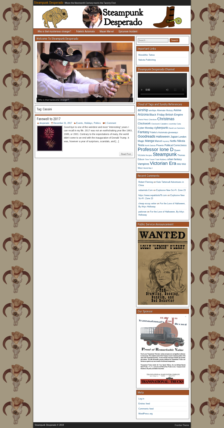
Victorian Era (163, 163)
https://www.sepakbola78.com (152, 195)
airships (152, 110)
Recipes (149, 155)
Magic (141, 141)
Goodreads (146, 136)
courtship (172, 124)
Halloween (163, 136)
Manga (149, 141)
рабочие (142, 211)
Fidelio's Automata (158, 132)
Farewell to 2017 (49, 119)
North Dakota (150, 145)
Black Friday (157, 114)
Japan (174, 136)
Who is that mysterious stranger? (54, 31)
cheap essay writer (147, 203)
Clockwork (144, 123)
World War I (148, 168)
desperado (44, 123)
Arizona (143, 114)
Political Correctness (175, 145)
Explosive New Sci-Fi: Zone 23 (171, 190)
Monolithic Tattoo (146, 55)
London (182, 136)
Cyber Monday (146, 127)
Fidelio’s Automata (85, 31)
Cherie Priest (143, 120)
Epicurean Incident (128, 31)
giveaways (173, 132)
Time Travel (149, 159)
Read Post (126, 154)
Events (79, 123)
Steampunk (165, 154)
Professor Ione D (155, 149)
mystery (166, 141)
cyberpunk (161, 127)
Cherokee (153, 120)
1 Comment (110, 123)
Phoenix (160, 145)
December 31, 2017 (62, 123)
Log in (141, 398)
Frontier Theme (182, 425)
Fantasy (143, 132)
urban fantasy (174, 159)
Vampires (143, 163)
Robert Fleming (145, 182)
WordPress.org (145, 413)
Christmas (165, 119)
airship (143, 110)
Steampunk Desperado (48, 3)
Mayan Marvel (107, 31)
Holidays (88, 123)
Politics (97, 123)
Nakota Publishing (147, 60)
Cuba (179, 124)
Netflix (173, 141)
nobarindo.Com (145, 190)
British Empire (174, 114)
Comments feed (145, 408)
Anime (177, 110)
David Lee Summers (177, 128)
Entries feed (144, 403)
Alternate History (165, 110)
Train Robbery (161, 159)
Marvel (158, 141)
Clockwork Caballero (159, 124)
